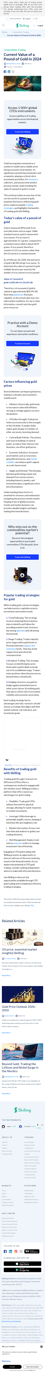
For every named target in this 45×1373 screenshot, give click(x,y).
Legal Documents (8, 1236)
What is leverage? (30, 1166)
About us (5, 1142)
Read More (6, 975)
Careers (4, 1145)
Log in (40, 25)
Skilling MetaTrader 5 (31, 1202)
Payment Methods (8, 1218)
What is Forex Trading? (32, 1163)
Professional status (30, 1172)
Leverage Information (31, 1157)
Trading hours (29, 1148)
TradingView (28, 1193)
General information (9, 1233)
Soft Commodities (8, 1205)
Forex (4, 1190)
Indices (4, 1196)
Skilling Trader (29, 1190)
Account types (29, 1142)
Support (28, 19)
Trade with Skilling (22, 132)
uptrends (20, 630)
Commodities (6, 1199)
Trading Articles (29, 1175)
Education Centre (30, 1178)
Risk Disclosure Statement (11, 1321)
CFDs (32, 905)
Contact (4, 1148)
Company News (7, 1154)
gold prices (18, 294)
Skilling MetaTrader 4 (31, 1199)
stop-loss (17, 843)
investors (33, 179)
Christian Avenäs (10, 958)
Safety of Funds (7, 1151)
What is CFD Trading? (31, 1160)
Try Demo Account (22, 343)
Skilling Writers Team (13, 63)
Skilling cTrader (29, 1196)
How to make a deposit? (10, 1221)
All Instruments (29, 1145)
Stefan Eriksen (9, 1016)
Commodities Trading (20, 32)
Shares (4, 1193)
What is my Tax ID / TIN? (9, 1230)
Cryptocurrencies (8, 1202)
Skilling (4, 32)
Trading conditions (30, 1169)
